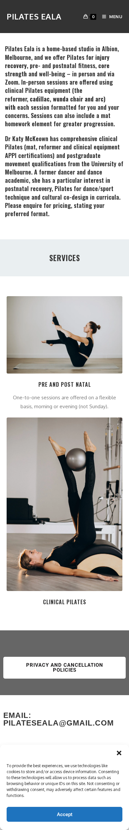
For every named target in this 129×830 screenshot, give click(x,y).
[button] (119, 753)
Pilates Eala (34, 16)
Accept (64, 814)
